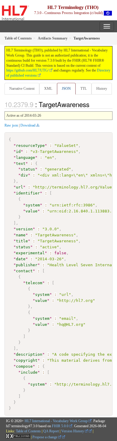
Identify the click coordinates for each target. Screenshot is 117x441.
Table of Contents (28, 431)
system (33, 205)
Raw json (11, 125)
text (21, 163)
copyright (27, 360)
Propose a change (45, 437)
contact (24, 271)
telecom (34, 283)
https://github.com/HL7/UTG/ (27, 70)
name (21, 235)
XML (48, 88)
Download (27, 125)
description (29, 354)
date (21, 259)
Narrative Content (21, 88)
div (24, 175)
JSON (66, 88)
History (101, 88)
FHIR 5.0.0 (60, 426)
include (29, 372)
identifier (28, 193)
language (25, 157)
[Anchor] (92, 104)
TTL (83, 88)
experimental (30, 253)
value (32, 211)
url (19, 187)
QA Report (51, 431)
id (18, 151)
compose (24, 366)
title (22, 241)
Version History (73, 431)
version (24, 229)
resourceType (30, 145)
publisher (27, 265)
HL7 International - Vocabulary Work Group (56, 421)
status (28, 169)
